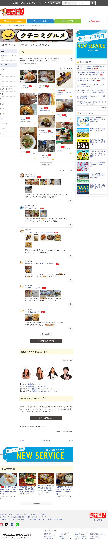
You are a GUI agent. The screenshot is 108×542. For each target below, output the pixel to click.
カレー (21, 440)
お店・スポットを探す (14, 21)
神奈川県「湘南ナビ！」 (81, 536)
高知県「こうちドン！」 (96, 538)
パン (1, 79)
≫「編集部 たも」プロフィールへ (36, 386)
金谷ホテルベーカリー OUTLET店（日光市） (40, 264)
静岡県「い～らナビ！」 (96, 536)
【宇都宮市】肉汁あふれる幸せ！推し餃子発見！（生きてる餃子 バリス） (27, 489)
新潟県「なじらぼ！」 (65, 534)
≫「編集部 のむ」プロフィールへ (36, 384)
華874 (22, 117)
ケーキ (2, 114)
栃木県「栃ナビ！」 (49, 533)
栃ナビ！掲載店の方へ (20, 519)
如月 (58, 90)
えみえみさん (42, 130)
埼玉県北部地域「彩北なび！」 (81, 539)
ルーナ (22, 151)
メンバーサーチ (44, 3)
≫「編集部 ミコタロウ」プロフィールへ (43, 391)
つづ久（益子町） (25, 87)
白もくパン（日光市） (44, 157)
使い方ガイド (4, 517)
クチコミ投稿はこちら (46, 418)
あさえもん (23, 85)
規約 (23, 517)
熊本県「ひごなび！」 (65, 533)
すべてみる (36, 503)
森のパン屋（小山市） (44, 87)
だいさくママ (42, 155)
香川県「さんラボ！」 (65, 536)
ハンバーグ (3, 124)
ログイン (23, 3)
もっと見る (102, 107)
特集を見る (96, 21)
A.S (58, 147)
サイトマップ (41, 517)
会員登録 (15, 3)
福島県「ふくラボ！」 (50, 534)
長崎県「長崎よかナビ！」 (97, 533)
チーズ (2, 109)
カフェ (71, 440)
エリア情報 (69, 21)
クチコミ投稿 (55, 3)
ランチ (2, 69)
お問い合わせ (31, 517)
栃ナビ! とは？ (98, 520)
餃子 (1, 119)
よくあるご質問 (15, 517)
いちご (2, 129)
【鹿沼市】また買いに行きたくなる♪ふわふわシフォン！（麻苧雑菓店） (46, 488)
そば (1, 94)
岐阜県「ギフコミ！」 (80, 534)
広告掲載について (6, 519)
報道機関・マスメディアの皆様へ (41, 519)
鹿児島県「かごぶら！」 (65, 538)
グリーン (41, 85)
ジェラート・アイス (6, 89)
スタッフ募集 (57, 519)
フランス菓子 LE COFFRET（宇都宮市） (39, 232)
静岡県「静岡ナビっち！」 (82, 533)
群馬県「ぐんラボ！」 (50, 536)
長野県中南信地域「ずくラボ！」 (98, 534)
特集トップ (46, 440)
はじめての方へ (32, 3)
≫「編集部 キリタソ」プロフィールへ (41, 389)
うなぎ (2, 134)
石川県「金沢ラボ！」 (50, 538)
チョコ (2, 104)
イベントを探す (42, 21)
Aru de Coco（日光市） (62, 116)
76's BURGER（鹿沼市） (45, 110)
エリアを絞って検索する (46, 341)
